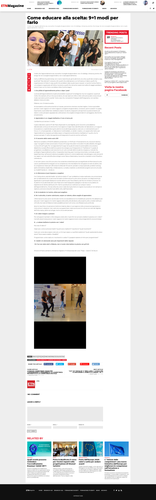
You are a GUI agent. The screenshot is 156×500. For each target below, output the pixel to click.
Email (55, 424)
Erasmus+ (31, 2)
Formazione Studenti (90, 8)
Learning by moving (54, 360)
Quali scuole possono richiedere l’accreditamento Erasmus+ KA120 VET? (45, 3)
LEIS (42, 356)
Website (81, 424)
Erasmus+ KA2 (74, 2)
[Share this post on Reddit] (29, 89)
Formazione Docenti (70, 8)
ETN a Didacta (41, 360)
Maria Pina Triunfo (33, 375)
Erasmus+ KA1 (40, 8)
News (104, 8)
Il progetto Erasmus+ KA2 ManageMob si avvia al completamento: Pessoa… (130, 3)
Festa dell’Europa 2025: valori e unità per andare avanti (90, 462)
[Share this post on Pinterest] (29, 86)
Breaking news (83, 457)
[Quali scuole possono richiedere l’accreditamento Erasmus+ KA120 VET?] (59, 2)
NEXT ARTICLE (98, 369)
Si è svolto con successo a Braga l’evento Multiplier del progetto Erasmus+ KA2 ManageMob (115, 58)
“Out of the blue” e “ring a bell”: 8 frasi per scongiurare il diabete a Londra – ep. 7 (86, 371)
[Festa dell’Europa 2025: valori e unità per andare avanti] (91, 449)
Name (29, 424)
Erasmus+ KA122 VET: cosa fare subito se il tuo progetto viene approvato (117, 81)
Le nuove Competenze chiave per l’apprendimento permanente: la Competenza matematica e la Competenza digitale (45, 372)
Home (29, 8)
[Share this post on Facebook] (29, 75)
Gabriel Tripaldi (93, 374)
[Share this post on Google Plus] (29, 82)
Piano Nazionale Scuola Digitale (54, 356)
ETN (30, 69)
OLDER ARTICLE (32, 369)
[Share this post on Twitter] (29, 78)
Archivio (113, 8)
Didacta (35, 356)
